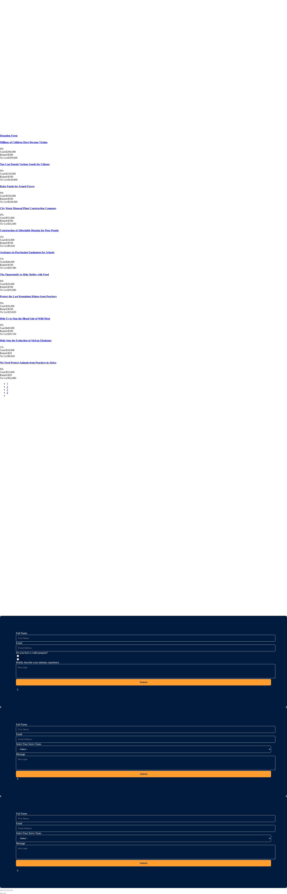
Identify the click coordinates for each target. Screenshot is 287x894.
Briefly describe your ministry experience (37, 662)
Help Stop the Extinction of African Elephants (25, 340)
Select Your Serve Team (28, 744)
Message (20, 754)
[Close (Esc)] (11, 890)
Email (19, 643)
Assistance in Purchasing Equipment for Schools (27, 252)
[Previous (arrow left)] (1, 893)
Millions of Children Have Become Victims (24, 142)
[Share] (8, 890)
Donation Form (8, 135)
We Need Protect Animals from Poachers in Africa (28, 362)
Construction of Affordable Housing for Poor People (29, 230)
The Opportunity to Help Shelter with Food (24, 274)
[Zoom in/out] (1, 890)
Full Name (21, 633)
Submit (143, 682)
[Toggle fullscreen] (4, 890)
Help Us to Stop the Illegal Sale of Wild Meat (25, 318)
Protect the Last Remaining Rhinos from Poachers (28, 296)
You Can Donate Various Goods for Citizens (25, 164)
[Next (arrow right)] (4, 893)
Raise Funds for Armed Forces (17, 186)
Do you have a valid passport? (32, 652)
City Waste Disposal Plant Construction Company (28, 208)
